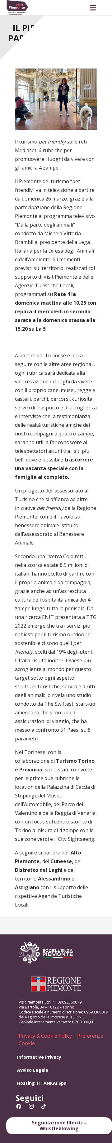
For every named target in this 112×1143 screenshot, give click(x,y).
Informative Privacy (39, 1057)
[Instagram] (31, 1106)
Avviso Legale (32, 1070)
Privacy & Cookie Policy (45, 1035)
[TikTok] (43, 1106)
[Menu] (93, 7)
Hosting (26, 1083)
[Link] (17, 7)
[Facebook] (18, 1106)
